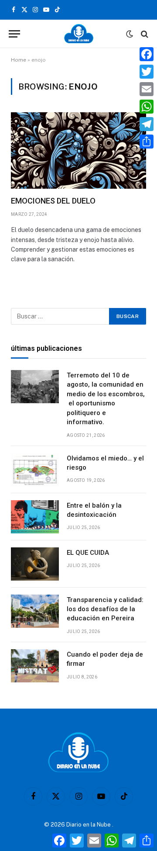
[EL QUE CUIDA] (35, 564)
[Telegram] (146, 124)
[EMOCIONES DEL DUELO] (78, 150)
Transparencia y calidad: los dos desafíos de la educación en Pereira (105, 609)
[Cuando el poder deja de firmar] (35, 665)
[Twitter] (146, 71)
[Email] (146, 89)
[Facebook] (146, 54)
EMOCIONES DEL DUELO (53, 200)
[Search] (143, 34)
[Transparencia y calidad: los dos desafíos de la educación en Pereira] (35, 611)
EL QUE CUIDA (88, 553)
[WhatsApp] (146, 106)
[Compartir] (146, 141)
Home (18, 60)
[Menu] (14, 34)
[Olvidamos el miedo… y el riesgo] (35, 469)
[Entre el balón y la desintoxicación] (35, 516)
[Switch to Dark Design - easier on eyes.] (129, 34)
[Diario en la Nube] (79, 34)
